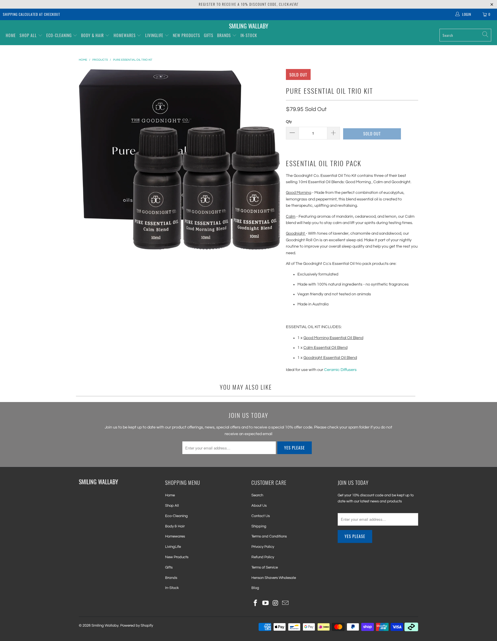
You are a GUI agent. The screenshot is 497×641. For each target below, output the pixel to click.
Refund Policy (262, 557)
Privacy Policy (262, 547)
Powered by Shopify (136, 625)
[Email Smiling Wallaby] (285, 603)
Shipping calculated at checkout (31, 14)
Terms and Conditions (269, 536)
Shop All (28, 35)
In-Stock (248, 35)
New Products (186, 35)
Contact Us (260, 516)
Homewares (125, 35)
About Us (259, 506)
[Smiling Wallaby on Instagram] (275, 603)
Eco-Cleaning (59, 35)
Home (11, 35)
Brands (224, 35)
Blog (255, 588)
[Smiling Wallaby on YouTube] (265, 603)
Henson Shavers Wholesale (273, 578)
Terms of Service (264, 567)
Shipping (258, 526)
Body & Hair (92, 35)
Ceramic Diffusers (340, 370)
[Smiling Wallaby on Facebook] (255, 603)
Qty (289, 122)
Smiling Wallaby (104, 625)
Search (257, 495)
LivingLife (154, 35)
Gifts (208, 35)
